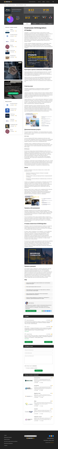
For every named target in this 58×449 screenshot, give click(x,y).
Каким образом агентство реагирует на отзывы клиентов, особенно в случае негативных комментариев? (38, 290)
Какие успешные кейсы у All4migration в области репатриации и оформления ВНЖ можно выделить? (37, 294)
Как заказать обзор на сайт (49, 440)
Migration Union (37, 393)
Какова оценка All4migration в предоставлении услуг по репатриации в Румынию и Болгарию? (38, 283)
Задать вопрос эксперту (31, 310)
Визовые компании (7, 439)
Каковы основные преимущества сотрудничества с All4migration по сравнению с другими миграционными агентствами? (37, 298)
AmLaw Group (12, 50)
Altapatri (11, 29)
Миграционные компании (8, 437)
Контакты (50, 23)
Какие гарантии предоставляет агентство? (33, 286)
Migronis (11, 45)
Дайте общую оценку (28, 365)
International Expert (13, 108)
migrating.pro (52, 442)
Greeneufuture (37, 377)
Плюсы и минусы (42, 23)
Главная (5, 435)
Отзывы (34, 23)
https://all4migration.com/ (16, 11)
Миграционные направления (8, 443)
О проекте (5, 445)
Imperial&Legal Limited (13, 124)
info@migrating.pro (50, 438)
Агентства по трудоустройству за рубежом (10, 441)
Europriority (36, 385)
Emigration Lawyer (38, 416)
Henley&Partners (13, 55)
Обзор (27, 23)
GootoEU (36, 408)
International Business (13, 34)
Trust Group (12, 119)
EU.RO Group (12, 114)
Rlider (35, 401)
